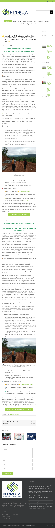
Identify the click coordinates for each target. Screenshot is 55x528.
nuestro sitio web (10, 395)
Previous (29, 30)
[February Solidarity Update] (31, 436)
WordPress (28, 525)
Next (34, 30)
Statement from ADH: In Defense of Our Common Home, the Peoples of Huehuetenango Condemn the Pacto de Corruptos (40, 506)
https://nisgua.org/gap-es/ (27, 384)
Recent (47, 42)
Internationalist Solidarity (14, 414)
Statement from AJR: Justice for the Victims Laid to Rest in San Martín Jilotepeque (49, 71)
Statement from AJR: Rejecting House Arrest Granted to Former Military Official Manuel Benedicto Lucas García (49, 88)
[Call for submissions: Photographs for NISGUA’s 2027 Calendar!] (19, 436)
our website (26, 200)
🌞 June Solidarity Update (35, 502)
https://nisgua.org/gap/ (25, 191)
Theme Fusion (32, 525)
